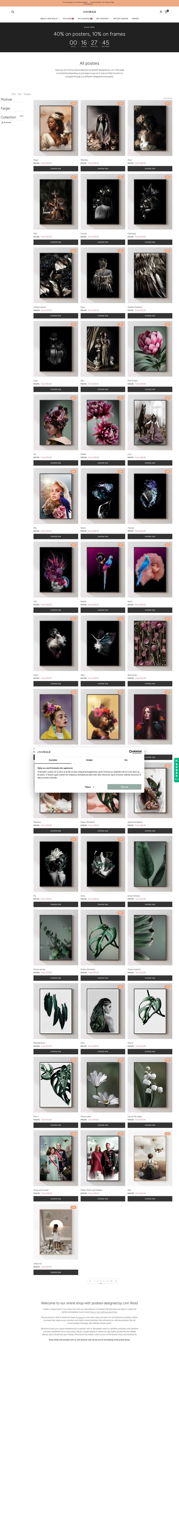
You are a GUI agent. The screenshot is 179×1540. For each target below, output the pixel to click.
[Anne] (55, 643)
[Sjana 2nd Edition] (150, 790)
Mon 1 (36, 1116)
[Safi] (55, 202)
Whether (84, 160)
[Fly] (55, 864)
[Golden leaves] (55, 275)
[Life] (55, 569)
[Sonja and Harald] (55, 1158)
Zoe (82, 380)
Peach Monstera (88, 822)
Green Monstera (88, 969)
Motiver (6, 99)
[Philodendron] (55, 1011)
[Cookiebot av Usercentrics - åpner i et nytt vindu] (131, 752)
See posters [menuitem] (102, 19)
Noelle (83, 601)
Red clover (132, 675)
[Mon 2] (150, 1011)
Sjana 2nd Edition (135, 822)
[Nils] (150, 1158)
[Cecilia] (103, 202)
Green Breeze (134, 896)
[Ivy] (55, 422)
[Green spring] (55, 937)
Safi (35, 233)
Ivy (34, 454)
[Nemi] (150, 569)
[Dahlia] (103, 422)
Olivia (83, 528)
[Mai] (55, 717)
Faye (83, 307)
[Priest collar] (103, 1085)
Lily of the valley (135, 1116)
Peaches (37, 822)
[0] (165, 12)
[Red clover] (150, 643)
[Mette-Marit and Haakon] (103, 1158)
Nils (129, 1190)
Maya (35, 160)
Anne (35, 675)
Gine (83, 1043)
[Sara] (103, 643)
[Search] (13, 12)
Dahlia (83, 454)
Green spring (39, 969)
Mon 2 (130, 1043)
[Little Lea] (55, 1232)
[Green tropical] (150, 937)
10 (111, 1281)
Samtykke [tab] (53, 760)
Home (14, 94)
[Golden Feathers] (150, 275)
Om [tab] (125, 760)
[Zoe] (103, 349)
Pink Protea (132, 380)
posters (81, 1317)
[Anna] (103, 864)
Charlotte (132, 233)
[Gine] (103, 1011)
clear (21, 116)
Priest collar (86, 1116)
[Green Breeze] (150, 864)
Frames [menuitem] (135, 19)
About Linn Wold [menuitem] (48, 19)
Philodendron (39, 1043)
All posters (27, 94)
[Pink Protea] (150, 349)
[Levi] (150, 422)
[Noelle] (103, 569)
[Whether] (103, 128)
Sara (83, 675)
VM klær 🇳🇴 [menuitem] (68, 19)
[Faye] (103, 275)
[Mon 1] (55, 1085)
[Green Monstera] (103, 937)
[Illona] (103, 717)
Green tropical (134, 969)
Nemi (130, 601)
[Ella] (55, 496)
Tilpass (88, 787)
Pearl (130, 160)
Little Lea (37, 1263)
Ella (35, 528)
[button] (176, 770)
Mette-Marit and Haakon (91, 1190)
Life (35, 601)
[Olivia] (103, 496)
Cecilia (84, 233)
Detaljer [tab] (89, 760)
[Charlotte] (150, 202)
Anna (83, 896)
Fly (34, 896)
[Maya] (55, 128)
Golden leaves (39, 307)
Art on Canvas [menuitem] (120, 19)
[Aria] (150, 717)
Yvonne (131, 528)
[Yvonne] (150, 496)
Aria (129, 748)
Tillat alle (124, 787)
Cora (35, 380)
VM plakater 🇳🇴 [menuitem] (85, 19)
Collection (8, 117)
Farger (5, 108)
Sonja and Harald (40, 1190)
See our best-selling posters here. (103, 1312)
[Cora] (55, 349)
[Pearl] (150, 128)
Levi (129, 454)
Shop (19, 94)
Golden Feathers (135, 307)
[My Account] (161, 12)
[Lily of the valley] (150, 1085)
